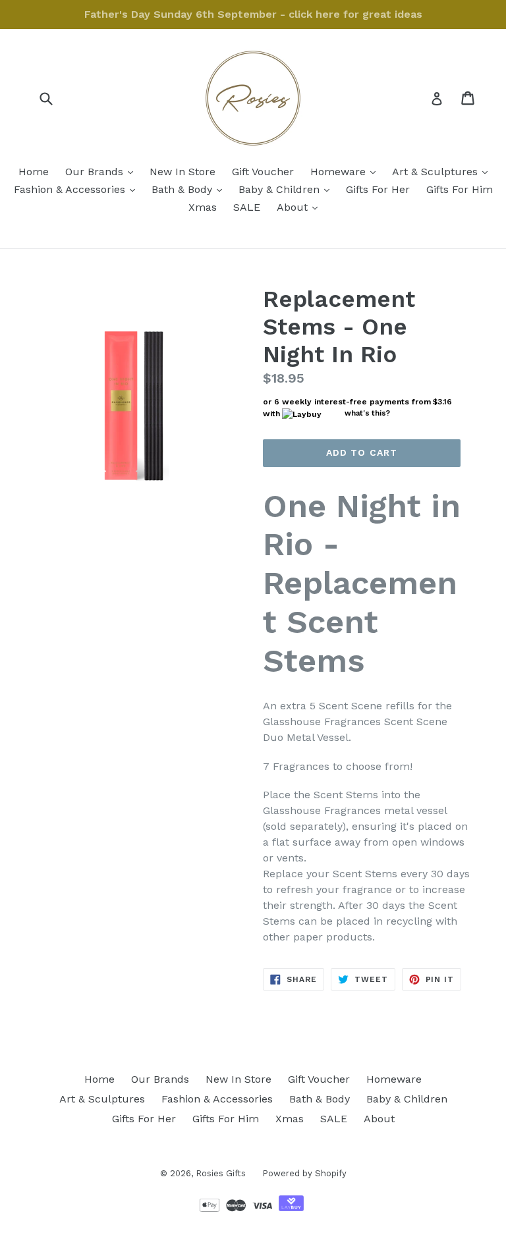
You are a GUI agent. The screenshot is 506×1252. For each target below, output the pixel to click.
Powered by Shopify (304, 1173)
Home (33, 171)
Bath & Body (190, 189)
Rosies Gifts (221, 1173)
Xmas (202, 207)
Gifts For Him (459, 189)
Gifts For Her (378, 189)
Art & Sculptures (443, 171)
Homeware (346, 171)
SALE (246, 207)
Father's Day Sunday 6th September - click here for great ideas (253, 14)
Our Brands (102, 171)
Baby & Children (287, 189)
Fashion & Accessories (78, 189)
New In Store (182, 171)
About (300, 206)
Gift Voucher (263, 171)
